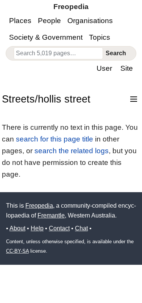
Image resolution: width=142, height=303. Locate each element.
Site (126, 68)
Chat (81, 228)
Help (37, 228)
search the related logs (71, 151)
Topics (99, 37)
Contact (59, 228)
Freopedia (39, 205)
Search (116, 53)
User (104, 68)
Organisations (90, 21)
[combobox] (58, 53)
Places (20, 21)
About (17, 228)
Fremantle (51, 215)
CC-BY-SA (17, 251)
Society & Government (46, 37)
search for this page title (54, 139)
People (49, 21)
